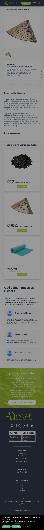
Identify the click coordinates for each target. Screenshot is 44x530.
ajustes (17, 523)
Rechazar (16, 526)
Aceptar (6, 526)
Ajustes (26, 526)
